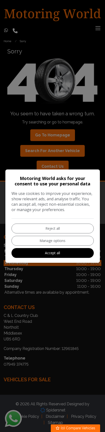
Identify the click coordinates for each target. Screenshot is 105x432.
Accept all (52, 253)
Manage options (52, 240)
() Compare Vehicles (77, 428)
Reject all (52, 228)
